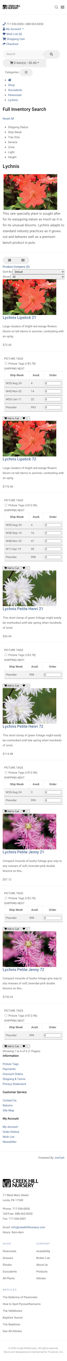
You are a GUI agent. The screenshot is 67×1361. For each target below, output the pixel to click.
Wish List (8, 1137)
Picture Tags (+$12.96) (22, 505)
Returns (8, 1105)
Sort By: (8, 272)
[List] (9, 260)
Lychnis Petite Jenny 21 (23, 852)
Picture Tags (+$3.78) (22, 364)
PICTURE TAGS (13, 359)
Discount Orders (13, 1074)
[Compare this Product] (28, 418)
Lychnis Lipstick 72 (19, 459)
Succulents (15, 90)
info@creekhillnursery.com (28, 1227)
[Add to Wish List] (23, 418)
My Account (10, 1127)
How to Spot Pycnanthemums (22, 1304)
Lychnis (13, 100)
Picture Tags (11, 1064)
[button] (56, 7)
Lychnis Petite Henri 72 (23, 726)
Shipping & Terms (14, 1079)
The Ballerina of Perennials (20, 1297)
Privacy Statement (14, 1084)
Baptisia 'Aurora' (13, 1317)
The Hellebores (12, 1311)
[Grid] (23, 260)
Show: (7, 277)
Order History (11, 1132)
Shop (11, 85)
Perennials (15, 95)
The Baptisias (11, 1324)
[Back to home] (12, 7)
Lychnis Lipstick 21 (19, 317)
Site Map (8, 1110)
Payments (9, 1069)
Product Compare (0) (16, 267)
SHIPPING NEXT (14, 369)
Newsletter (9, 1142)
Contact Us (9, 1100)
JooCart (59, 1158)
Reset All (8, 119)
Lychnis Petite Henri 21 (23, 609)
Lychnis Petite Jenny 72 (23, 970)
